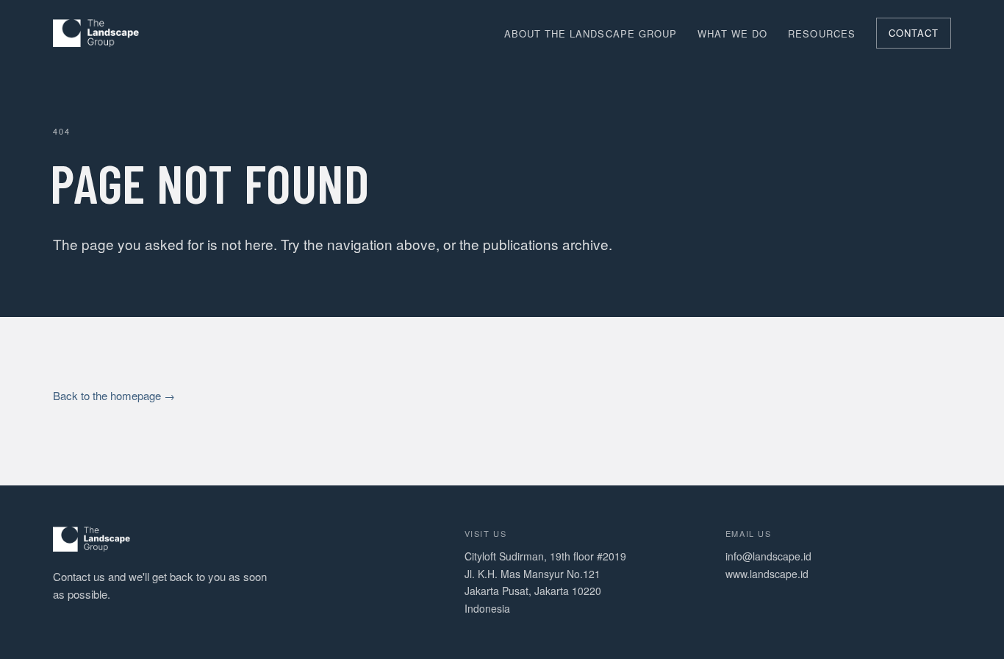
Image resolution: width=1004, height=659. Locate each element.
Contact (914, 33)
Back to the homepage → (114, 395)
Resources (821, 33)
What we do (732, 33)
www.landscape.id (766, 573)
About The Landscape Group (590, 33)
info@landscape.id (768, 556)
